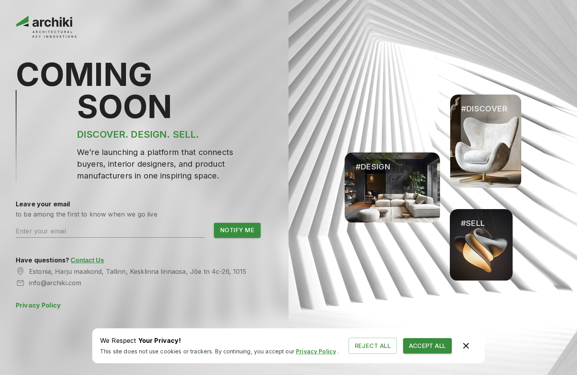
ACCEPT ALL (427, 346)
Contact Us (87, 260)
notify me (237, 230)
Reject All (373, 346)
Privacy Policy (38, 305)
